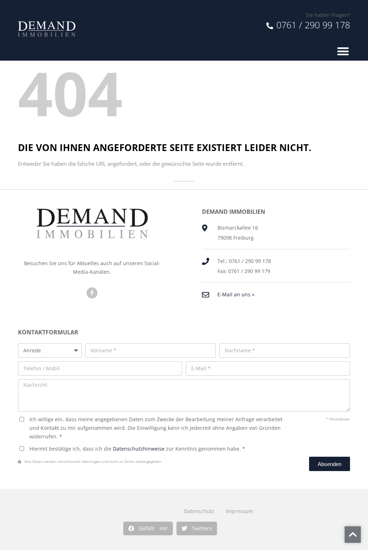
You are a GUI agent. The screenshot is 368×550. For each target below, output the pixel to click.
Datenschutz (199, 511)
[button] (148, 528)
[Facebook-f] (92, 292)
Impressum (239, 511)
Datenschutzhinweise (139, 448)
